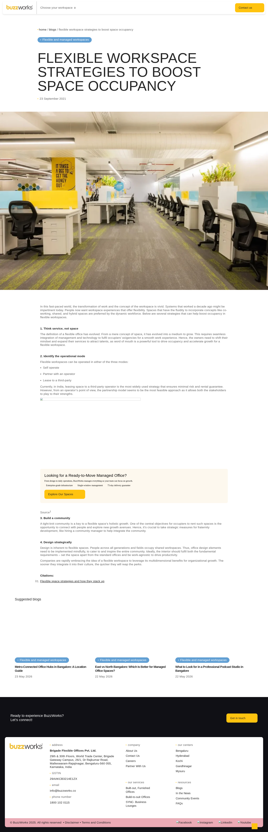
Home (42, 29)
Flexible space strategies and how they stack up (72, 581)
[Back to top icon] (255, 826)
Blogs (52, 29)
